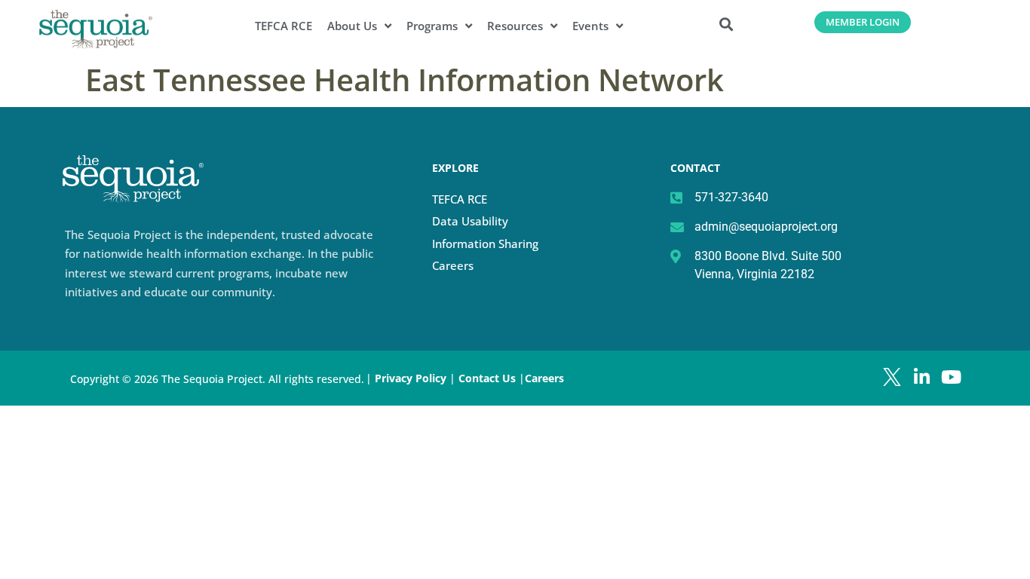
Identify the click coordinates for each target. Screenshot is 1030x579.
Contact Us (488, 378)
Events (590, 26)
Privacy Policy (410, 378)
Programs (432, 26)
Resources (515, 26)
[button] (726, 23)
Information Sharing (485, 243)
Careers (453, 265)
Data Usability (470, 220)
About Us (352, 26)
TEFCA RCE (283, 26)
